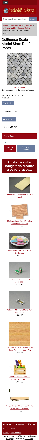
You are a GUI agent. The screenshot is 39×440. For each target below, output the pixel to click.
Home (5, 25)
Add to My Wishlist (26, 148)
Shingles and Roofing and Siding (16, 28)
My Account (19, 424)
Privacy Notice (9, 428)
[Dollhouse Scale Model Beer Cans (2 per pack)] (19, 270)
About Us (7, 424)
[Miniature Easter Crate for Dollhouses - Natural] (19, 367)
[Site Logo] (19, 11)
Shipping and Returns (12, 433)
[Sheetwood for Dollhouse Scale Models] (19, 185)
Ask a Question (9, 119)
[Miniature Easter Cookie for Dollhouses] (19, 241)
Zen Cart (29, 439)
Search (33, 19)
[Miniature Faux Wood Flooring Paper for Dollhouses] (19, 211)
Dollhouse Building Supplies (21, 25)
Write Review (8, 103)
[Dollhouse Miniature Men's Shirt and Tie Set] (19, 300)
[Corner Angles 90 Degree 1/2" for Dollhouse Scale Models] (19, 396)
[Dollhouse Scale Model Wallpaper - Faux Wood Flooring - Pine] (19, 334)
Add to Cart (10, 148)
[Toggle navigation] (5, 2)
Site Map (31, 424)
